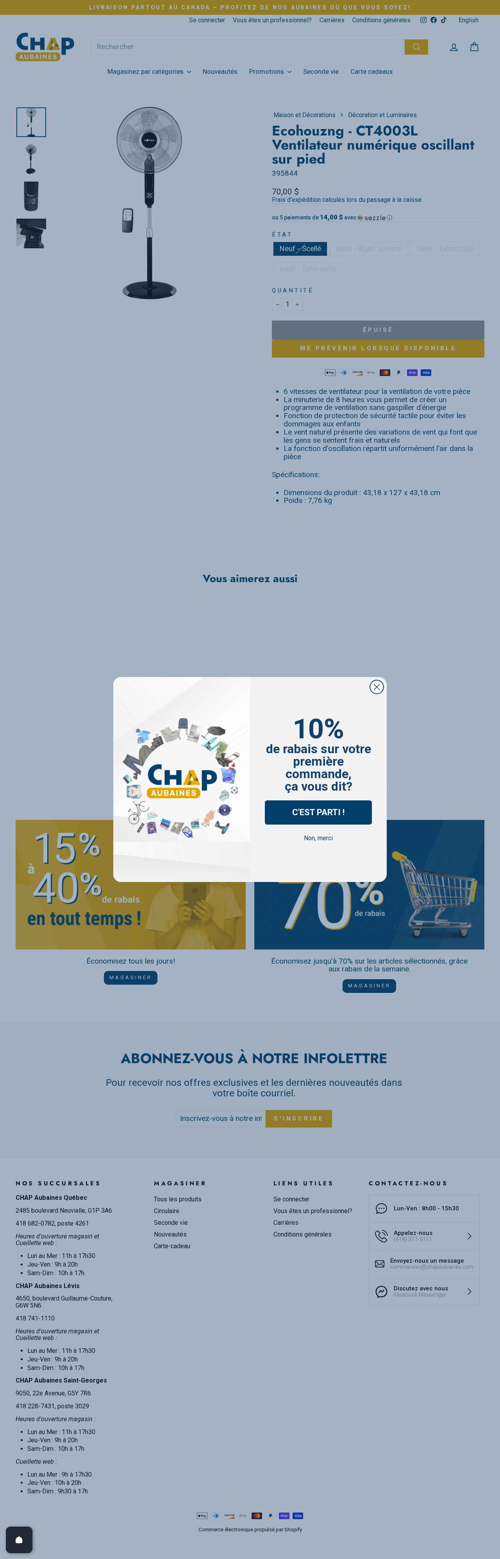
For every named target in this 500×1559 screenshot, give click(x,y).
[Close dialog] (377, 687)
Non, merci (318, 838)
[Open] (19, 1540)
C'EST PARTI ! (318, 812)
